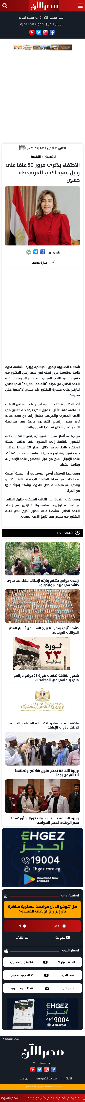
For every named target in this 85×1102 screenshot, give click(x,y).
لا (20, 926)
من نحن (24, 1078)
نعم (57, 926)
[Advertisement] (42, 96)
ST (25, 1087)
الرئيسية (50, 156)
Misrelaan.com (43, 1063)
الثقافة (36, 156)
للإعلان (68, 1078)
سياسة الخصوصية (46, 1078)
